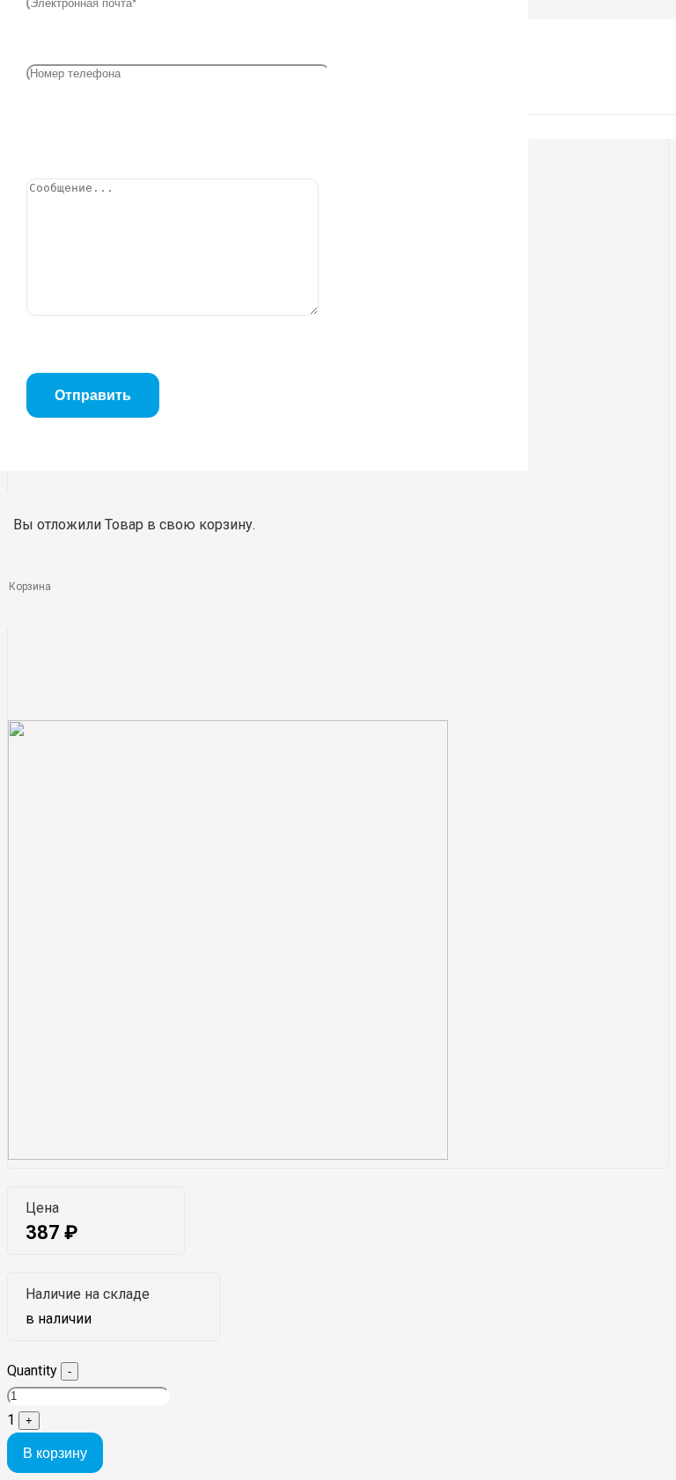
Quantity (32, 1370)
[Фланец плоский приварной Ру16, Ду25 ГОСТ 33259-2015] (228, 1155)
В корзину (55, 1453)
